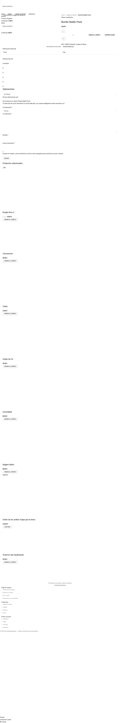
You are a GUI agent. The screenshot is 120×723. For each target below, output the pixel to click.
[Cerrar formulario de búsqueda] (2, 2)
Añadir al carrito (94, 35)
